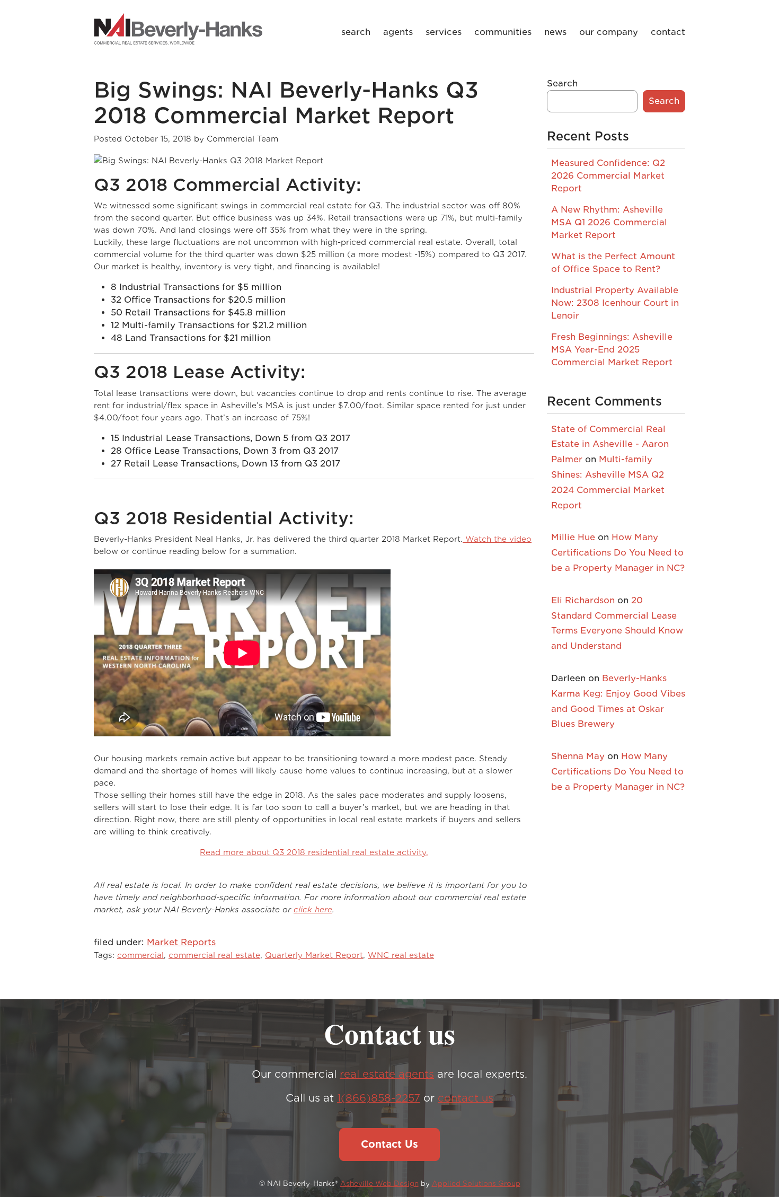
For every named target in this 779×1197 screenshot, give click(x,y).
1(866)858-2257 (378, 1098)
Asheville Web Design (379, 1183)
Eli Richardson (583, 600)
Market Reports (181, 942)
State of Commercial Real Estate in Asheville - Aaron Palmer (610, 444)
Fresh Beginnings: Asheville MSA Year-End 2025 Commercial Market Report (611, 349)
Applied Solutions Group (476, 1183)
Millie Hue (573, 537)
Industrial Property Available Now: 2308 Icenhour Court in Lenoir (615, 303)
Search (562, 83)
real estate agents (387, 1074)
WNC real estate (401, 955)
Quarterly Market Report (314, 955)
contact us (465, 1098)
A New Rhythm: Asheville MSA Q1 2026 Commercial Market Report (609, 222)
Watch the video (497, 538)
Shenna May (578, 756)
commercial (140, 955)
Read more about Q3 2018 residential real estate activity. (314, 852)
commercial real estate (214, 955)
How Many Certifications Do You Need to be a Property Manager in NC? (618, 552)
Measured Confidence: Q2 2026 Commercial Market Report (608, 175)
